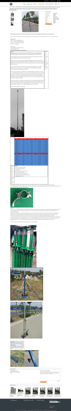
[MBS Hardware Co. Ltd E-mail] (10, 373)
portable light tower (28, 400)
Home (24, 4)
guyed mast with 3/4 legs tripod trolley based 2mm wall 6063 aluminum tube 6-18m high (20, 394)
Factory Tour (41, 4)
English (59, 0)
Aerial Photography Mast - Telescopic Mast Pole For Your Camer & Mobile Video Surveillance (13, 394)
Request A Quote (53, 0)
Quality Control (49, 4)
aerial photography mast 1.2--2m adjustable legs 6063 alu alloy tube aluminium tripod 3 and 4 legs (28, 395)
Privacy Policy (17, 410)
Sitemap (53, 406)
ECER (55, 410)
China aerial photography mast (23, 410)
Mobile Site (51, 407)
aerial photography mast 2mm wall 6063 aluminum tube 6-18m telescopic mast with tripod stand (35, 394)
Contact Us (56, 4)
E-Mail (51, 406)
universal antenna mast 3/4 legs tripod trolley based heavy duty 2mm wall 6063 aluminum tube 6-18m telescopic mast (50, 395)
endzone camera (40, 400)
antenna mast (14, 400)
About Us (35, 4)
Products (29, 4)
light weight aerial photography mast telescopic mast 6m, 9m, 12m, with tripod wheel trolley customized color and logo (57, 395)
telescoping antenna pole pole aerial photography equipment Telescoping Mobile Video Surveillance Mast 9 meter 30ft (42, 395)
